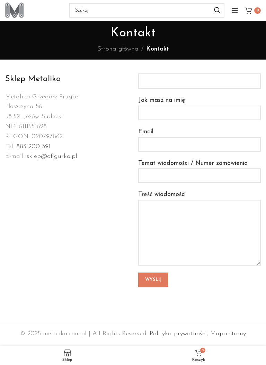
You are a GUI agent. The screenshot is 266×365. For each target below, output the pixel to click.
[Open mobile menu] (235, 10)
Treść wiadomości (162, 195)
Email (145, 132)
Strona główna (118, 49)
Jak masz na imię (161, 100)
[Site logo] (15, 10)
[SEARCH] (217, 10)
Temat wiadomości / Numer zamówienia (193, 163)
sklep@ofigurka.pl (52, 156)
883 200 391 (33, 147)
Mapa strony (228, 334)
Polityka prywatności (178, 334)
